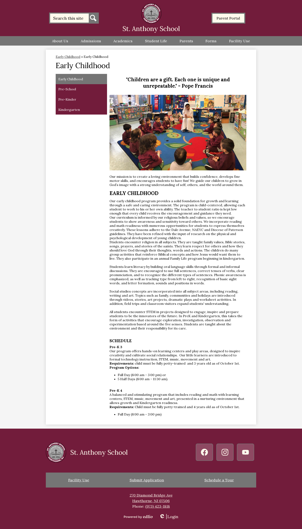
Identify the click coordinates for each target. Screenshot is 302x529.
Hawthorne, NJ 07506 (151, 500)
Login (168, 516)
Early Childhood (68, 57)
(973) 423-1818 (157, 506)
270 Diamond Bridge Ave (151, 495)
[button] (60, 41)
